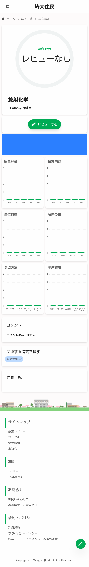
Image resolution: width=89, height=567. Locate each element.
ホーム (11, 18)
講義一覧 (27, 18)
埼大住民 (44, 6)
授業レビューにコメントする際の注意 (33, 539)
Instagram (15, 476)
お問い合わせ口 (18, 499)
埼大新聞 (14, 443)
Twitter (13, 471)
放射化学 (16, 359)
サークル (14, 437)
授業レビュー (17, 431)
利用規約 (14, 527)
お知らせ (14, 448)
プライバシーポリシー (22, 533)
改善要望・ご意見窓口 (22, 505)
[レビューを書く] (81, 544)
